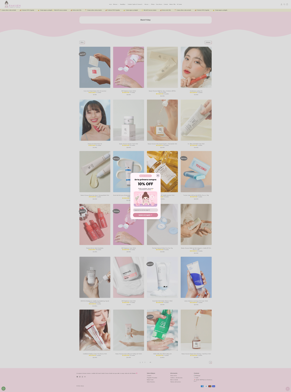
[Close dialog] (157, 175)
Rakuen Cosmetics (145, 176)
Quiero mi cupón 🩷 (145, 215)
